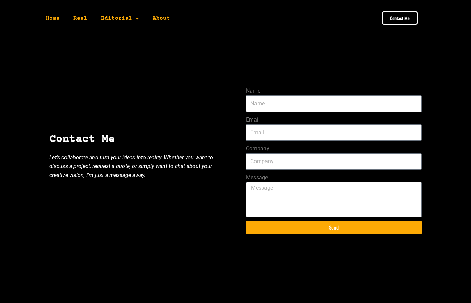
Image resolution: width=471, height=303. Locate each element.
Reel (80, 18)
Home (53, 18)
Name (253, 90)
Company (257, 148)
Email (253, 119)
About (161, 18)
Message (257, 177)
